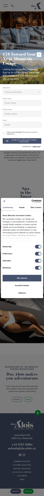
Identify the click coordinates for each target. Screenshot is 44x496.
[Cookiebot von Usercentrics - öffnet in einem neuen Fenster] (31, 201)
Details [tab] (22, 207)
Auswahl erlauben (22, 285)
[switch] (38, 253)
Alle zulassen (22, 278)
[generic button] (39, 54)
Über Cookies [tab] (36, 207)
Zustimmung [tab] (8, 207)
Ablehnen (22, 293)
